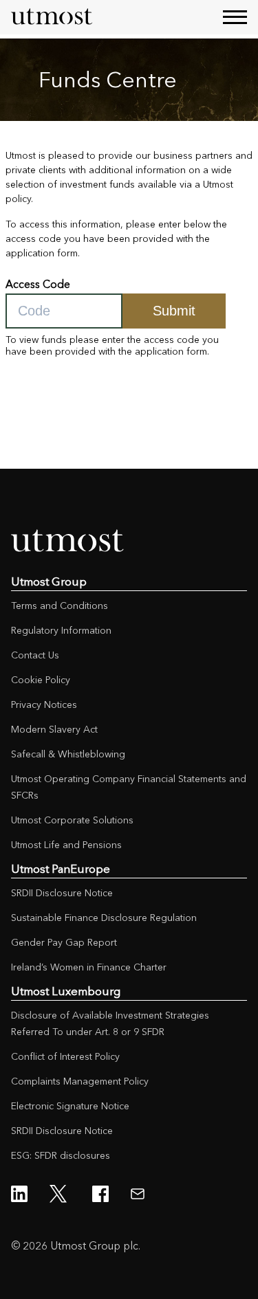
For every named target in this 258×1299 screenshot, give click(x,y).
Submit (174, 310)
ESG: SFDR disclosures (60, 1155)
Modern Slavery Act (54, 729)
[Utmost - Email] (137, 1193)
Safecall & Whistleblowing (68, 754)
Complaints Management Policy (80, 1081)
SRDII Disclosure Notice (62, 893)
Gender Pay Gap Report (64, 942)
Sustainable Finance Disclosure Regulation (104, 917)
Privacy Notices (44, 704)
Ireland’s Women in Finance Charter (88, 967)
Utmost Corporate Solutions (72, 820)
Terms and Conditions (59, 605)
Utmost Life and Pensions (66, 845)
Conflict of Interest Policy (65, 1056)
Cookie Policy (40, 680)
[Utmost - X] (60, 1194)
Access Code (38, 284)
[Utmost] (52, 17)
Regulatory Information (61, 630)
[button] (235, 16)
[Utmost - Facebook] (100, 1194)
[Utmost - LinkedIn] (19, 1194)
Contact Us (35, 655)
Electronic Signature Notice (70, 1106)
